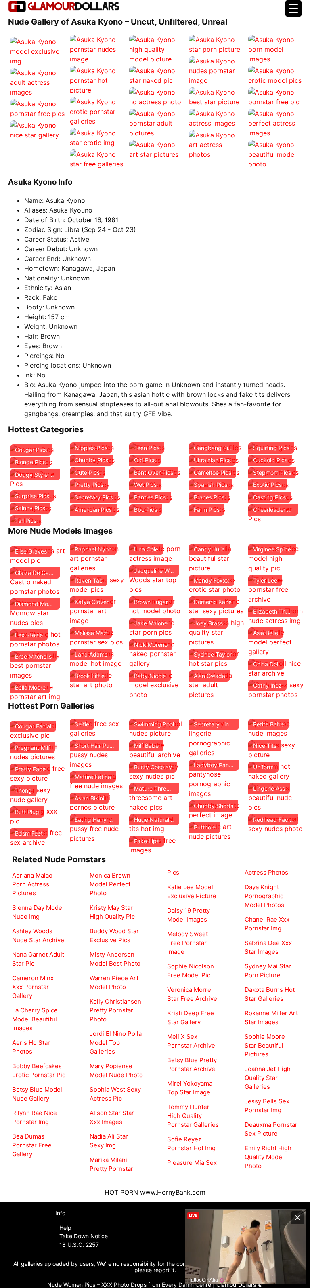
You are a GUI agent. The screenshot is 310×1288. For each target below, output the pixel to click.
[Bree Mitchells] (38, 665)
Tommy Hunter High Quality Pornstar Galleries (193, 1115)
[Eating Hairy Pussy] (98, 828)
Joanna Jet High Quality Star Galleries (268, 1077)
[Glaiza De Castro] (38, 581)
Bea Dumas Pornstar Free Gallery (32, 1145)
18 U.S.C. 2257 (79, 1244)
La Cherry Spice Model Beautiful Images (35, 1019)
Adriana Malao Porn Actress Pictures (32, 884)
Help (65, 1227)
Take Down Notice (83, 1236)
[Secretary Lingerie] (217, 737)
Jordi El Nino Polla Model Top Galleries (116, 1042)
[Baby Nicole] (157, 684)
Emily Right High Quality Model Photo (268, 1157)
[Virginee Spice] (276, 558)
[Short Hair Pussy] (98, 754)
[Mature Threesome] (157, 797)
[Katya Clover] (98, 610)
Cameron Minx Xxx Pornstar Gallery (33, 987)
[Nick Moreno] (157, 653)
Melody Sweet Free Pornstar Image (187, 942)
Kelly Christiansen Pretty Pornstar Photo (115, 1010)
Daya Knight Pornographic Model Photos (264, 896)
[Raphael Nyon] (98, 558)
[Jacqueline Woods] (157, 579)
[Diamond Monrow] (38, 612)
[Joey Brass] (217, 631)
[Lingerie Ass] (276, 797)
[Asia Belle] (276, 641)
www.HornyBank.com (172, 1192)
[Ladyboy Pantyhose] (217, 778)
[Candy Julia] (217, 558)
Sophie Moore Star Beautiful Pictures (265, 1045)
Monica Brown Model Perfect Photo (110, 884)
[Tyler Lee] (276, 589)
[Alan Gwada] (217, 684)
